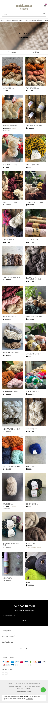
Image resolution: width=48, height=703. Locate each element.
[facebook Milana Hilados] (27, 648)
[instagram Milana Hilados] (21, 648)
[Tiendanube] (24, 691)
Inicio (20, 33)
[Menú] (3, 6)
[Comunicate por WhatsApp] (43, 689)
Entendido (29, 699)
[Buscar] (44, 14)
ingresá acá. (36, 686)
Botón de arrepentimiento (24, 688)
